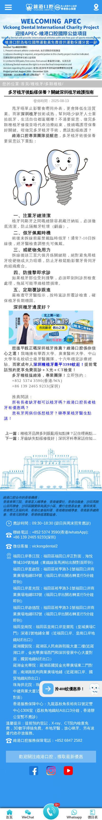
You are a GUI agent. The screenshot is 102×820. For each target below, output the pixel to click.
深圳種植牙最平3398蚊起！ (58, 364)
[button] (24, 74)
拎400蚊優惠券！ (70, 689)
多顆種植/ (54, 84)
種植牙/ (38, 84)
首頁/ (26, 84)
